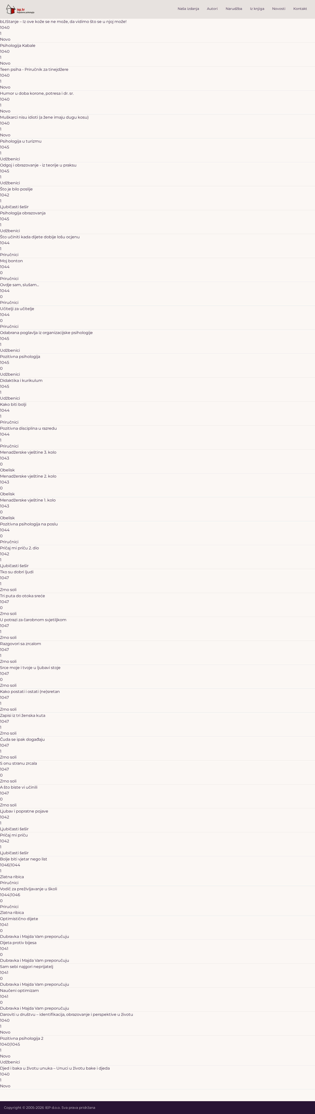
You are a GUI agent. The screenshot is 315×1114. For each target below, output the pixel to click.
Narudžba (234, 8)
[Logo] (20, 9)
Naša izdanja (188, 8)
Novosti (278, 8)
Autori (212, 8)
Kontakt (300, 8)
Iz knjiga (257, 8)
